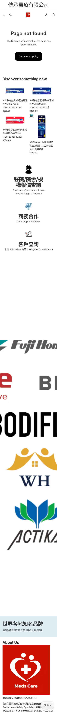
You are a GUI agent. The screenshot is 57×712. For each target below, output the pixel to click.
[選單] (3, 14)
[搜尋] (10, 14)
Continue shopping (28, 56)
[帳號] (46, 14)
